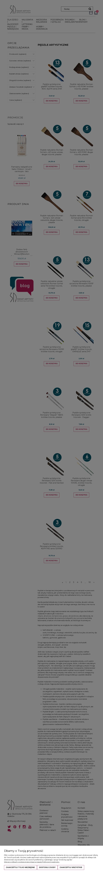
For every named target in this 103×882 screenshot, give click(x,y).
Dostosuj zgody (47, 867)
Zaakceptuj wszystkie (71, 867)
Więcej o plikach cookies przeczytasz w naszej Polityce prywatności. (32, 862)
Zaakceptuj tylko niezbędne (20, 867)
